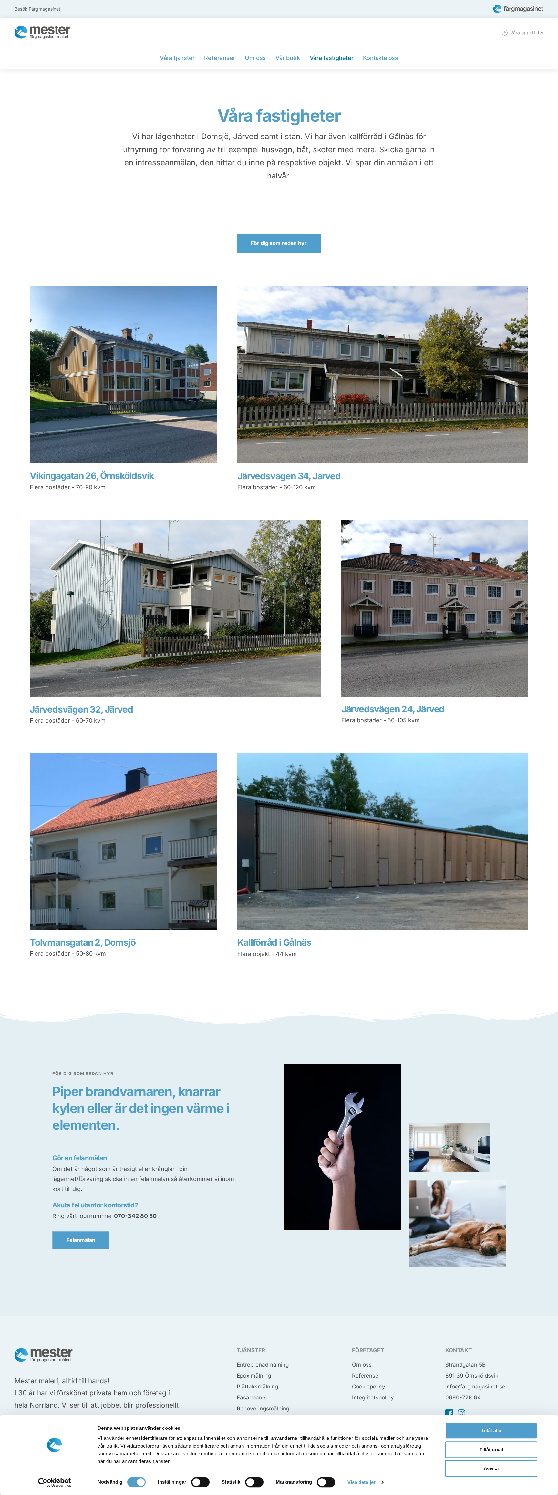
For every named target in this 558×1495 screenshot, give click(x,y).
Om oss (362, 1364)
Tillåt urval (491, 1449)
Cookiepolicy (368, 1386)
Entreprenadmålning (263, 1364)
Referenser (366, 1375)
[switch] (200, 1482)
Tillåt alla (491, 1430)
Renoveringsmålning (263, 1408)
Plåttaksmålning (257, 1386)
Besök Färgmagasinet (37, 9)
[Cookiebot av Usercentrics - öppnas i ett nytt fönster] (54, 1482)
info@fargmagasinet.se (475, 1386)
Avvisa (491, 1468)
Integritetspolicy (373, 1397)
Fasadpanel (252, 1397)
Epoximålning (254, 1375)
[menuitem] (521, 32)
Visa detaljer (361, 1482)
